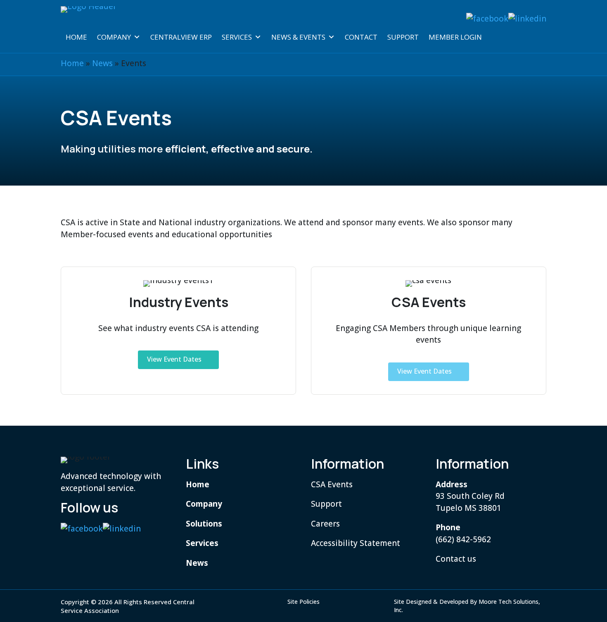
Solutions (204, 523)
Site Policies (303, 601)
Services (237, 37)
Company (114, 37)
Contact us (456, 558)
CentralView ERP (181, 37)
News (102, 63)
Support (403, 37)
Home (76, 37)
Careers (325, 523)
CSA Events (332, 484)
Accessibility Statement (355, 543)
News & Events (298, 37)
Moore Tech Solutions (508, 601)
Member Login (455, 37)
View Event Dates (174, 359)
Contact (361, 37)
